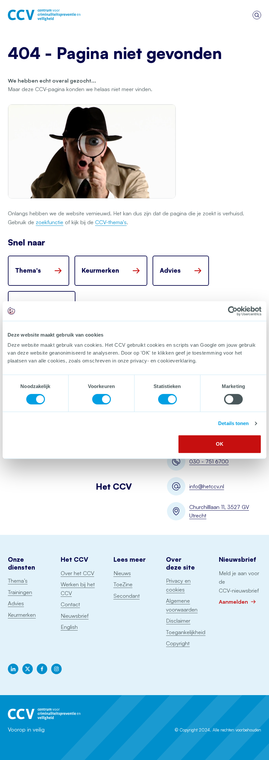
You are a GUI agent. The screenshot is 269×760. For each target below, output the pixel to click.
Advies (16, 603)
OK (219, 444)
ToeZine (123, 584)
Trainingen (20, 592)
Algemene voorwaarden (181, 605)
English (69, 627)
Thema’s (18, 580)
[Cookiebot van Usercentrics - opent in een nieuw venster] (232, 311)
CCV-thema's (111, 222)
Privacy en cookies (178, 585)
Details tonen (233, 423)
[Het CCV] (44, 15)
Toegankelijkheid (185, 632)
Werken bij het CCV (78, 588)
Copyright (178, 643)
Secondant (127, 596)
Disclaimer (178, 620)
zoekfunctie (49, 222)
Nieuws (122, 573)
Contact (70, 604)
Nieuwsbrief (75, 616)
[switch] (101, 399)
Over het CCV (77, 573)
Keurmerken (22, 615)
